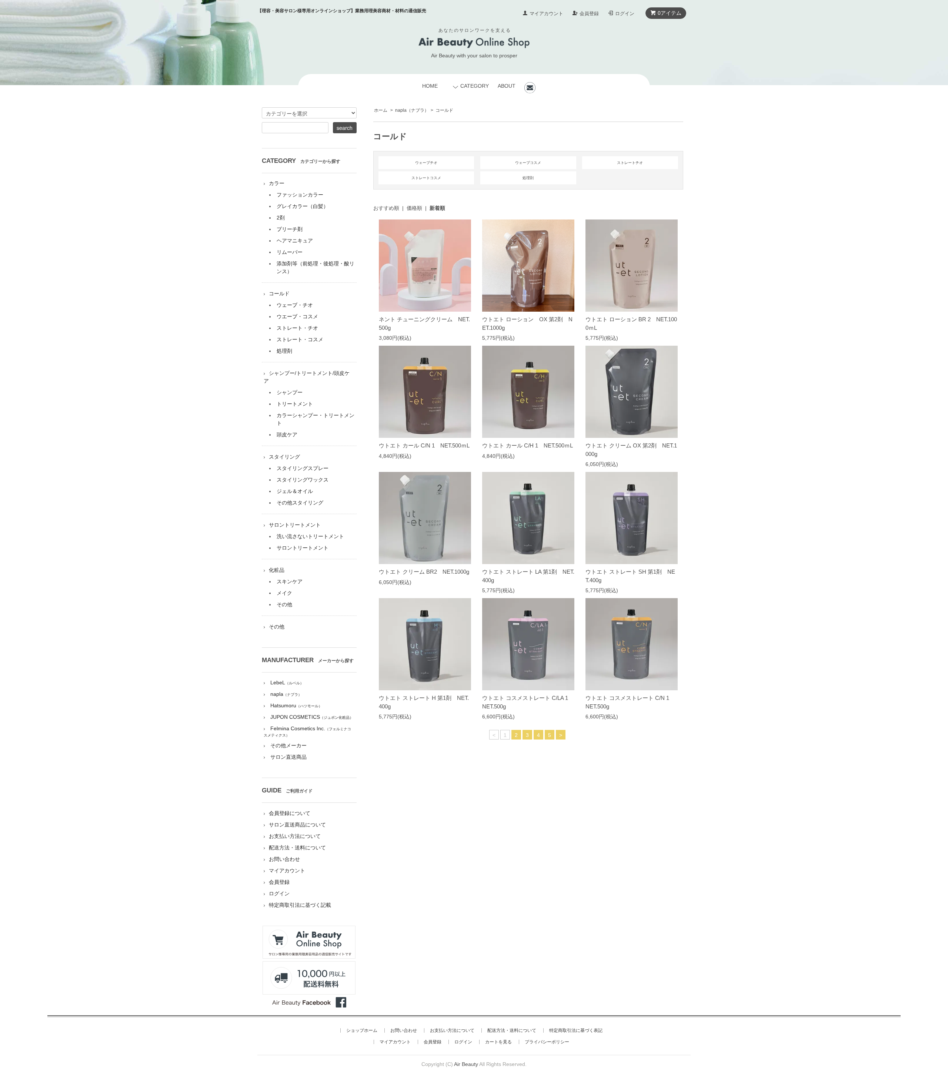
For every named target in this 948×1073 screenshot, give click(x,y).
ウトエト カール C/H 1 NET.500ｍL (527, 445)
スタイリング (284, 457)
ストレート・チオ (297, 328)
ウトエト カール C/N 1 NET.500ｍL (424, 445)
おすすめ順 (386, 208)
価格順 (414, 208)
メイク (284, 593)
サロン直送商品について (297, 825)
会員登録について (289, 813)
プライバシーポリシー (547, 1042)
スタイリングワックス (302, 480)
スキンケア (290, 581)
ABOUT (506, 86)
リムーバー (290, 252)
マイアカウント (546, 13)
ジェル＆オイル (295, 491)
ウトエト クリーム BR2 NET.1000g (424, 572)
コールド (444, 110)
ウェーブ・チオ (295, 305)
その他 (284, 604)
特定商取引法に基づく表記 (575, 1030)
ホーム (380, 110)
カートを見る (498, 1042)
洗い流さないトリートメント (310, 536)
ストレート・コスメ (300, 339)
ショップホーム (361, 1030)
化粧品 (276, 570)
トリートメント (295, 404)
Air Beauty (466, 1064)
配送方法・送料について (297, 848)
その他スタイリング (300, 503)
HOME (430, 86)
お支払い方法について (295, 836)
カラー (276, 183)
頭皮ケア (287, 434)
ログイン (624, 13)
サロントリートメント (295, 525)
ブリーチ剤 (290, 229)
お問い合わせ (284, 859)
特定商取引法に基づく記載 (300, 905)
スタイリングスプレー (302, 468)
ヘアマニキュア (295, 241)
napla (412, 110)
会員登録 (589, 13)
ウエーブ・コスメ (297, 316)
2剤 (281, 218)
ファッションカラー (300, 195)
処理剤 (284, 351)
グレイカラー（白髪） (302, 206)
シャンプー (290, 392)
